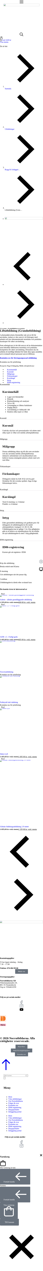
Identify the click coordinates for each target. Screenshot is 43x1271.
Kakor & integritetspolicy (21, 1050)
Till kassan (9, 1222)
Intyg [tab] (2, 510)
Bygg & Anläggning (13, 366)
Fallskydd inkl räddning (9, 702)
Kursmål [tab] (3, 418)
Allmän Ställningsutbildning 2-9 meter (14, 827)
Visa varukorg (9, 1205)
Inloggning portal (14, 1112)
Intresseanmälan (20, 328)
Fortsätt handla (9, 1182)
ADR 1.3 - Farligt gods (9, 637)
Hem (10, 1097)
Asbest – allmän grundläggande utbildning (16, 600)
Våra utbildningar (15, 1099)
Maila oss (21, 971)
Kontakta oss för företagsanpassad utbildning (18, 358)
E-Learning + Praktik (6, 328)
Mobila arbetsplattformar (26, 366)
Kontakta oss (21, 1054)
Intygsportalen (13, 1110)
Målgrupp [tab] (3, 439)
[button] (21, 851)
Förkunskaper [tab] (5, 466)
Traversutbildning (6, 672)
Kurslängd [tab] (4, 489)
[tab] (24, 370)
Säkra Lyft (4, 754)
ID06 (13, 328)
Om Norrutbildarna (15, 1101)
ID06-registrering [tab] (6, 540)
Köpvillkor (21, 1046)
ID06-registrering (13, 382)
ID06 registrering (14, 1107)
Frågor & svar (13, 1103)
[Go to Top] (6, 1070)
